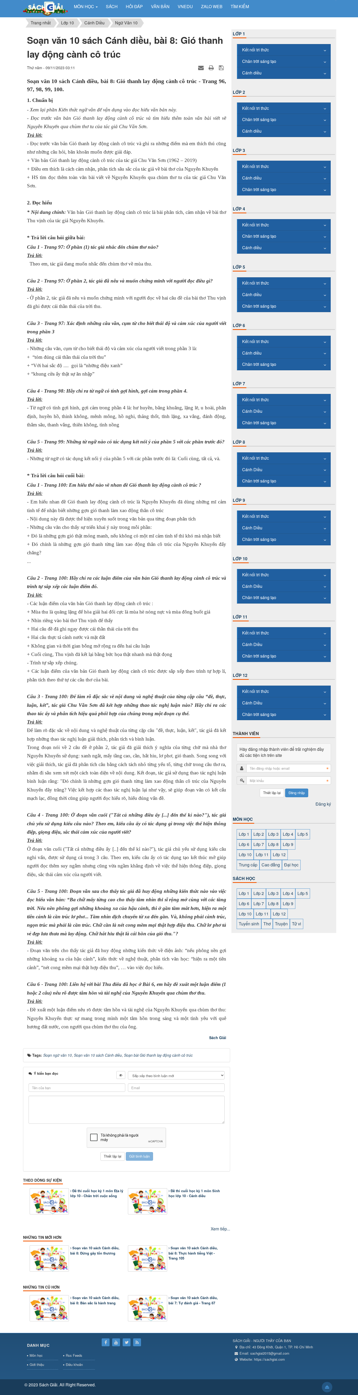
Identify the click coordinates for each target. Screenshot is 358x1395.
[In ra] (212, 67)
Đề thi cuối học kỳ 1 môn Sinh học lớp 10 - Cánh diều (194, 1193)
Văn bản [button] (160, 6)
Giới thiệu (37, 1364)
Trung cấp (248, 865)
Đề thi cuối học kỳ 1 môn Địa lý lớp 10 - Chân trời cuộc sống (96, 1193)
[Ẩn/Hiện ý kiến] (120, 1075)
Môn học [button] (84, 6)
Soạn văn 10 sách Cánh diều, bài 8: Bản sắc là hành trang (95, 1300)
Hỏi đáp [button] (134, 6)
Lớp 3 (239, 150)
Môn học (36, 1355)
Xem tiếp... (220, 1229)
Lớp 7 (239, 384)
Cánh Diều (252, 411)
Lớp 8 (239, 442)
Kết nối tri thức (255, 50)
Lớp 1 (239, 34)
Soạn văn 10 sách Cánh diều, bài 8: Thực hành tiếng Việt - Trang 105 (193, 1253)
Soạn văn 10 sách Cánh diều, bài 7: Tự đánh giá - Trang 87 (193, 1300)
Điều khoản (74, 1364)
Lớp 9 (239, 500)
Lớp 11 (240, 617)
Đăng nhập (297, 792)
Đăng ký (323, 804)
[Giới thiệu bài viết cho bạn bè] (201, 67)
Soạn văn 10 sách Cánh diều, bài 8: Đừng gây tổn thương (95, 1250)
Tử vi (296, 924)
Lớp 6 (239, 325)
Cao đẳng (271, 865)
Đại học (291, 865)
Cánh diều (252, 73)
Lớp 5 (239, 267)
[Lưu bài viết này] (222, 67)
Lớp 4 (239, 209)
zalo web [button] (212, 6)
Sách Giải (217, 1037)
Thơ (267, 924)
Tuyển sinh (249, 924)
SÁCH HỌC (244, 878)
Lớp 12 (240, 675)
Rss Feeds (74, 1355)
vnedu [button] (185, 6)
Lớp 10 (240, 559)
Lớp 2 (239, 92)
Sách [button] (112, 6)
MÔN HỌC (243, 819)
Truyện (281, 924)
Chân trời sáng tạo (259, 61)
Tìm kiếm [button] (240, 6)
